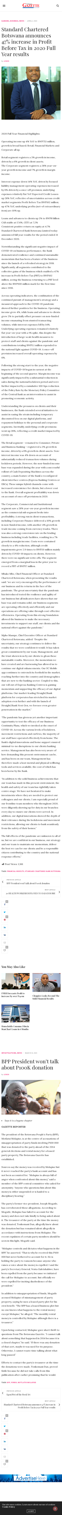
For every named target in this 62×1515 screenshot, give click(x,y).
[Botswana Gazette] (31, 6)
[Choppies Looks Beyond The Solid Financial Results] (46, 982)
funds (14, 1382)
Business (14, 21)
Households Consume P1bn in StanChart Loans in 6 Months (15, 1028)
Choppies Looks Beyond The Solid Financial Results (45, 997)
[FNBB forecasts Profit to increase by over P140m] (15, 981)
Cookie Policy (8, 1507)
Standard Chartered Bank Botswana (42, 871)
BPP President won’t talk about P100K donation (30, 1064)
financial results (15, 871)
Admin (6, 61)
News (21, 21)
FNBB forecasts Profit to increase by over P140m (13, 995)
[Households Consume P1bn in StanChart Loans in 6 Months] (15, 1013)
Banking (5, 21)
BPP (8, 1382)
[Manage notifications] (55, 1508)
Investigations (8, 1053)
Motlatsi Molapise (27, 1382)
